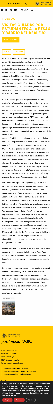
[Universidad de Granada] (43, 3)
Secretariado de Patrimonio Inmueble (17, 374)
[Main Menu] (3, 4)
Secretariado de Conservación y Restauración (20, 371)
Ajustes (30, 400)
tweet (6, 52)
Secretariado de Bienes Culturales (16, 368)
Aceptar (7, 400)
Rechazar (19, 400)
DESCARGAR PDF (10, 40)
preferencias (11, 395)
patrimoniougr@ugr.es (16, 363)
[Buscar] (32, 10)
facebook (19, 52)
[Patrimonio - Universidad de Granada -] (17, 4)
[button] (2, 10)
